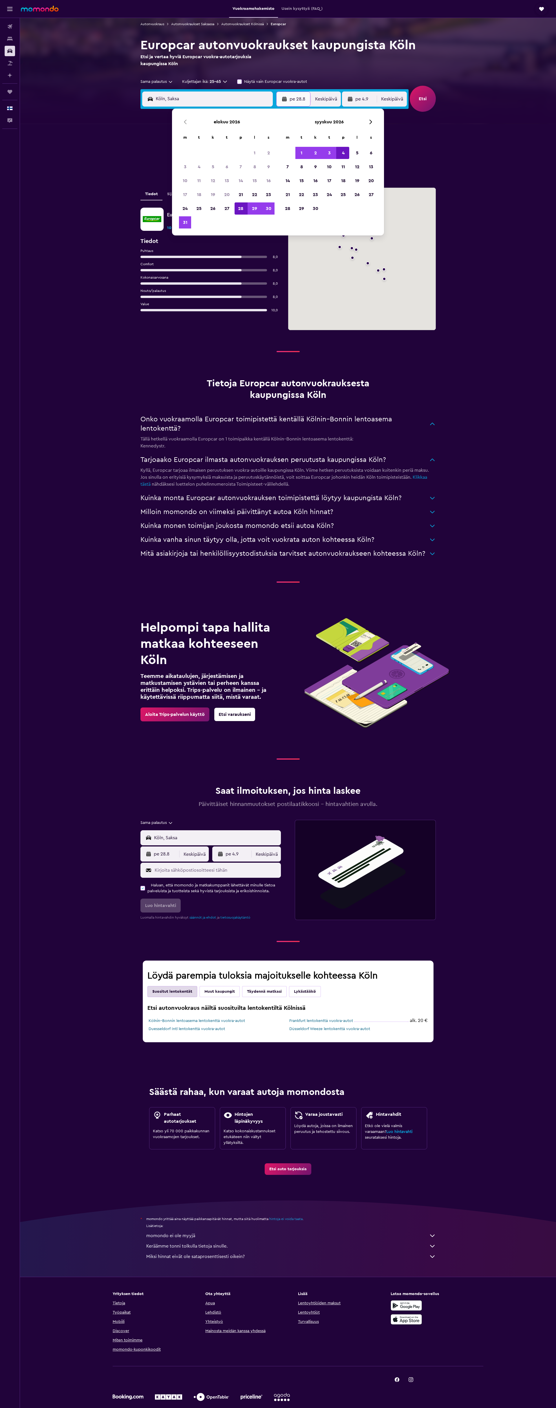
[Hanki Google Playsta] (406, 1305)
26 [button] (212, 208)
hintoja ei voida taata (286, 1219)
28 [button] (240, 208)
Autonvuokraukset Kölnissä (242, 24)
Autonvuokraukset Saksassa (192, 24)
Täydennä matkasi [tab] (264, 992)
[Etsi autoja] (9, 51)
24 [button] (185, 208)
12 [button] (213, 180)
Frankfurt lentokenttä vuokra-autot (321, 1021)
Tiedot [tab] (151, 194)
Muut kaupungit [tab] (219, 992)
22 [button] (254, 194)
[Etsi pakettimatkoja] (9, 63)
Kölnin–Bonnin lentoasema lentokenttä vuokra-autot (197, 1021)
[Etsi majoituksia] (9, 39)
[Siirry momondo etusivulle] (39, 9)
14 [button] (241, 180)
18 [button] (199, 194)
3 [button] (185, 166)
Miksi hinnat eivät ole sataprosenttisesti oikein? (195, 1256)
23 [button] (268, 194)
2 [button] (268, 153)
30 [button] (268, 208)
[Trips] (9, 92)
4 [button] (199, 166)
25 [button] (199, 208)
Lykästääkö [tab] (305, 992)
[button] (9, 9)
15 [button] (255, 180)
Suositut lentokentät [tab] (172, 992)
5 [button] (213, 166)
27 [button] (226, 208)
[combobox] (156, 82)
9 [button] (268, 166)
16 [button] (268, 180)
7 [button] (240, 166)
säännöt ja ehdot (202, 917)
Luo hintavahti (399, 1132)
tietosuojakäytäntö (235, 917)
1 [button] (254, 153)
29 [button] (254, 208)
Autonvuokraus (152, 24)
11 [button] (199, 180)
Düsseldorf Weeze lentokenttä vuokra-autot (329, 1029)
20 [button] (227, 194)
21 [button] (241, 194)
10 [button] (185, 180)
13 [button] (227, 180)
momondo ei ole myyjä (170, 1235)
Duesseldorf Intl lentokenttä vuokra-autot (187, 1029)
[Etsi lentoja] (9, 26)
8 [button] (254, 166)
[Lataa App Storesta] (406, 1319)
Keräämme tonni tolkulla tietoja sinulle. (187, 1246)
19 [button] (213, 194)
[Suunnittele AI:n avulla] (9, 75)
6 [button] (227, 166)
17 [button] (185, 194)
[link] (174, 714)
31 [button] (185, 222)
